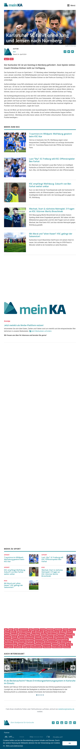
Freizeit (42, 629)
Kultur (14, 632)
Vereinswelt (47, 644)
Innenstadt (38, 639)
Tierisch (72, 629)
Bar (60, 642)
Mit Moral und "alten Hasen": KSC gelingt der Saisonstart (50, 235)
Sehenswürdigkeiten (26, 639)
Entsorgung (66, 642)
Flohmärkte (18, 647)
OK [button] (70, 743)
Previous (7, 667)
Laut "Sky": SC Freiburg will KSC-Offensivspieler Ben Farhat (52, 160)
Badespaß (14, 634)
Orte (45, 639)
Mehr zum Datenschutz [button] (14, 746)
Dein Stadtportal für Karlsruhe (22, 722)
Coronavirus (24, 629)
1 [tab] (36, 695)
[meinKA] (13, 5)
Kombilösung (26, 632)
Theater (15, 639)
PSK (19, 632)
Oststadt (55, 644)
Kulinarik (40, 632)
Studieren (61, 634)
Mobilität (50, 629)
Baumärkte (47, 647)
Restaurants (30, 637)
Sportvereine (39, 642)
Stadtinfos (58, 629)
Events (36, 629)
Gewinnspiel (52, 634)
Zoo (33, 632)
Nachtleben (8, 642)
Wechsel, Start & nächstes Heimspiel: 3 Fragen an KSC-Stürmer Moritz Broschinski (51, 210)
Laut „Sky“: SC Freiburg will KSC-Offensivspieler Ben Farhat (52, 559)
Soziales (7, 637)
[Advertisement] (40, 277)
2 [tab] (38, 695)
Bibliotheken (30, 644)
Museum (22, 634)
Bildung (62, 632)
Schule (14, 637)
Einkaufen (55, 632)
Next (72, 667)
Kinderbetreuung (51, 642)
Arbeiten (21, 637)
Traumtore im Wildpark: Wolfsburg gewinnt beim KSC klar (50, 135)
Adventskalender (62, 639)
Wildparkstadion (19, 642)
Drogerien (27, 647)
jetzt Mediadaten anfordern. (42, 331)
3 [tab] (41, 695)
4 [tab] (43, 695)
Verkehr (38, 637)
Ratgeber (69, 637)
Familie (43, 634)
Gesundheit (35, 634)
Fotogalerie (8, 647)
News (11, 629)
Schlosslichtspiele (11, 644)
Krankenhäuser (48, 637)
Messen (7, 632)
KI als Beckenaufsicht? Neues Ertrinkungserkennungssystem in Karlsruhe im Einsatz (39, 682)
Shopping (8, 639)
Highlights (30, 642)
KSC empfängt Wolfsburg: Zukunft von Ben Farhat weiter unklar (50, 185)
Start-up (21, 644)
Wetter (7, 634)
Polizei (65, 629)
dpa (14, 52)
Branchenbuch (59, 637)
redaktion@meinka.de (66, 709)
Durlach (38, 644)
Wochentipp (70, 634)
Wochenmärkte (37, 647)
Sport (6, 59)
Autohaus (67, 647)
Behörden (52, 639)
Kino (28, 634)
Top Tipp (69, 644)
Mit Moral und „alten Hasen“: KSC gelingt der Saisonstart (13, 585)
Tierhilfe (47, 632)
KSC (11, 59)
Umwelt (69, 632)
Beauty (62, 644)
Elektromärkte (57, 647)
